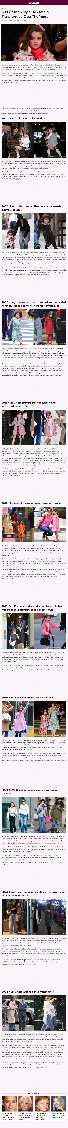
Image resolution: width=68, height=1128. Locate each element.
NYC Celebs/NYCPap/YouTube (58, 933)
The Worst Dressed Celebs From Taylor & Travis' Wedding (58, 1115)
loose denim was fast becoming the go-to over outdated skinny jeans (39, 843)
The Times (13, 1056)
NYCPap (26, 953)
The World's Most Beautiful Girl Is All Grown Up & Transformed (41, 1116)
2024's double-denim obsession (18, 1037)
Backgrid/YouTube (61, 1029)
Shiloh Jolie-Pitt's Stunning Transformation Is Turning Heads (8, 1116)
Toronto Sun (53, 78)
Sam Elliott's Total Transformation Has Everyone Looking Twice (25, 1116)
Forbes (20, 272)
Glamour (16, 962)
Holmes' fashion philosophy (40, 862)
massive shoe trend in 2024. (23, 1041)
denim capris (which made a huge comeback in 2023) (36, 1050)
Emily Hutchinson (7, 20)
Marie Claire (27, 471)
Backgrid (40, 1045)
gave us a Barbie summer (15, 559)
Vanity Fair (7, 69)
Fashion (4, 8)
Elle (62, 860)
